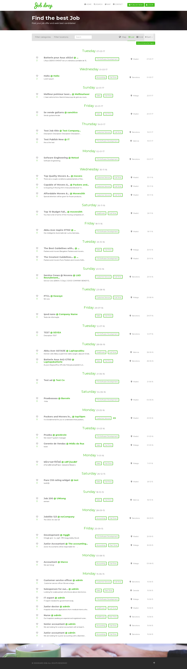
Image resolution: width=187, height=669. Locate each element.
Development (52, 535)
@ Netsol (73, 157)
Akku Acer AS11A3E (55, 350)
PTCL (47, 296)
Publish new (136, 5)
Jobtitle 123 (51, 516)
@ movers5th (74, 211)
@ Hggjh (65, 535)
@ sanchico (71, 112)
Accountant (51, 562)
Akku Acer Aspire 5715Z (57, 230)
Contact (118, 4)
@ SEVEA (55, 332)
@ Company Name (67, 314)
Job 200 (49, 498)
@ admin (78, 580)
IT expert (49, 597)
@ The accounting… (76, 543)
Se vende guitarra (54, 112)
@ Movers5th (77, 193)
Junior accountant (54, 632)
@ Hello (54, 76)
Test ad (48, 380)
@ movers (76, 176)
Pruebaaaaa (51, 398)
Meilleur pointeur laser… (58, 94)
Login (150, 5)
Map (108, 4)
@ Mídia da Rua (75, 443)
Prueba (48, 435)
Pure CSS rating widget (57, 480)
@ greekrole (60, 435)
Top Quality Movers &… (57, 176)
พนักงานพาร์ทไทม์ (52, 462)
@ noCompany (66, 516)
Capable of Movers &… (57, 184)
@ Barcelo (64, 398)
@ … (76, 57)
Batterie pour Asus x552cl (59, 57)
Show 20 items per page (145, 43)
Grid (141, 37)
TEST (47, 332)
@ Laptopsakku (75, 350)
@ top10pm (78, 416)
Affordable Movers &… (57, 193)
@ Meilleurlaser (80, 94)
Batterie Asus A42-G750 (58, 359)
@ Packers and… (79, 184)
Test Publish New (54, 139)
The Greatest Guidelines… (59, 257)
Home (88, 4)
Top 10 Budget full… (55, 211)
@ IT (67, 139)
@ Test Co (59, 380)
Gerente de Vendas (55, 443)
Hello (47, 76)
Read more (140, 59)
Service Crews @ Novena (58, 275)
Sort (149, 37)
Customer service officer (58, 580)
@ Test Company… (70, 130)
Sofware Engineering (56, 157)
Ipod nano (50, 314)
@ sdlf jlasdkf (69, 462)
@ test (74, 480)
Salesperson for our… (56, 589)
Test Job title (52, 130)
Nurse (47, 615)
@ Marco (63, 562)
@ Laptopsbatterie (59, 360)
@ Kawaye (56, 296)
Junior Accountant (54, 543)
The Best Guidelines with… (59, 248)
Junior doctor (52, 606)
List (132, 37)
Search (98, 4)
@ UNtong (60, 498)
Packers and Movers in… (58, 416)
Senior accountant (54, 624)
